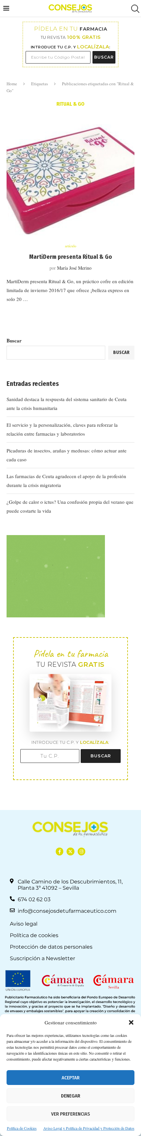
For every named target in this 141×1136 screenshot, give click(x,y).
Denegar (70, 1096)
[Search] (134, 8)
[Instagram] (81, 851)
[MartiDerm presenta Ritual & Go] (70, 181)
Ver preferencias (70, 1114)
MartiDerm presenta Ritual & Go (70, 256)
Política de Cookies (22, 1128)
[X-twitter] (70, 851)
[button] (131, 1022)
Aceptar (71, 1078)
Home (12, 84)
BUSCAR (104, 57)
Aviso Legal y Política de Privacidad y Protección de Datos (88, 1128)
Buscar (14, 340)
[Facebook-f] (59, 851)
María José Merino (74, 268)
